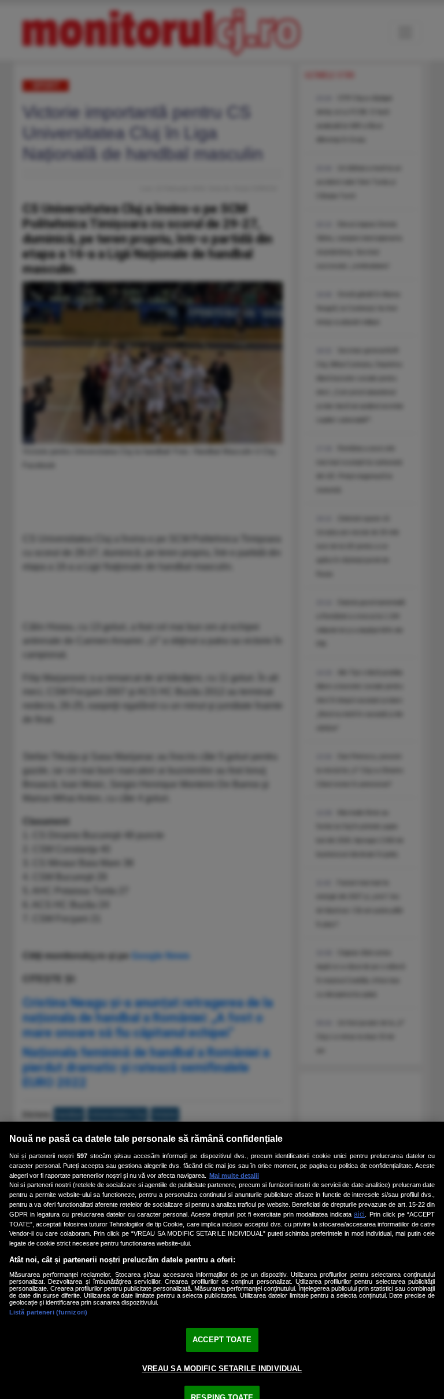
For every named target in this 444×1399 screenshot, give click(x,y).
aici (359, 1214)
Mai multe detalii (234, 1175)
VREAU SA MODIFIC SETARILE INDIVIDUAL (222, 1368)
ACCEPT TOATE (222, 1339)
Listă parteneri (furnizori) (48, 1312)
